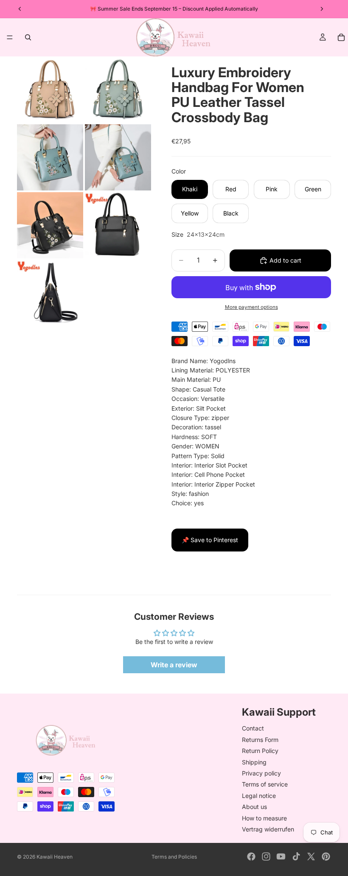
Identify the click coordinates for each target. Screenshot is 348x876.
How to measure (264, 818)
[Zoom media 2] (118, 89)
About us (254, 806)
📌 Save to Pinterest (210, 539)
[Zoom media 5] (50, 225)
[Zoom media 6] (118, 225)
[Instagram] (266, 856)
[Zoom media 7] (50, 293)
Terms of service (265, 784)
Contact (253, 728)
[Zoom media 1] (50, 89)
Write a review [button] (174, 664)
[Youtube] (281, 856)
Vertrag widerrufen (268, 829)
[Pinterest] (326, 856)
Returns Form (260, 739)
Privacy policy (261, 773)
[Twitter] (311, 856)
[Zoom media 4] (118, 157)
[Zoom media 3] (50, 157)
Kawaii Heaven (54, 857)
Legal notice (259, 795)
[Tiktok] (296, 856)
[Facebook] (251, 856)
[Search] (28, 37)
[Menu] (10, 37)
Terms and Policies (174, 857)
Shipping (254, 762)
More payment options (251, 307)
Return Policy (260, 750)
